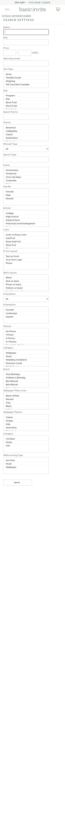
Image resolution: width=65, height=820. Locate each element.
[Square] (26, 316)
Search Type (9, 154)
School (7, 208)
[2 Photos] (26, 338)
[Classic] (26, 134)
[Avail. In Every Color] (26, 234)
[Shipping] (26, 81)
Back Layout (10, 272)
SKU (5, 37)
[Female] (26, 191)
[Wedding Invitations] (26, 360)
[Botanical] (26, 127)
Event (6, 165)
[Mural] (26, 356)
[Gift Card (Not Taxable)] (26, 84)
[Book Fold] (26, 102)
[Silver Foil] (26, 245)
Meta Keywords (11, 58)
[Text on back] (26, 281)
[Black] (26, 406)
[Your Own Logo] (26, 259)
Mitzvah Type (10, 144)
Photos (7, 326)
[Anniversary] (26, 170)
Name (6, 27)
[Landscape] (26, 313)
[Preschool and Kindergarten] (26, 223)
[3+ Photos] (26, 341)
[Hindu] (26, 442)
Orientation (9, 294)
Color (6, 229)
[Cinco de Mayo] (26, 177)
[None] (26, 74)
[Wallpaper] (26, 353)
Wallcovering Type (13, 455)
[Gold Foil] (26, 238)
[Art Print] (26, 460)
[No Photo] (26, 331)
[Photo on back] (26, 284)
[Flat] (26, 99)
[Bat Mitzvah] (26, 384)
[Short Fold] (26, 106)
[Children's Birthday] (26, 377)
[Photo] (26, 263)
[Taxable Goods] (26, 77)
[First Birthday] (26, 374)
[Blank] (26, 277)
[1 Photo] (26, 335)
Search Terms (10, 112)
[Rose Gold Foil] (26, 241)
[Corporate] (26, 180)
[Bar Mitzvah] (26, 381)
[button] (7, 9)
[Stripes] (26, 420)
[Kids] (26, 424)
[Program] (26, 95)
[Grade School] (26, 220)
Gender (7, 186)
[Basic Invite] (32, 9)
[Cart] (58, 9)
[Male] (26, 195)
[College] (26, 213)
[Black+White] (26, 396)
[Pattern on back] (26, 288)
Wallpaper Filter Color (15, 390)
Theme (7, 122)
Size (5, 90)
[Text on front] (26, 256)
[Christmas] (26, 173)
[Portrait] (26, 310)
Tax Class (8, 69)
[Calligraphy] (26, 131)
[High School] (26, 216)
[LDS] (26, 445)
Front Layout (10, 251)
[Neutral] (26, 198)
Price (6, 48)
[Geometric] (26, 427)
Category (8, 347)
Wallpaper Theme (12, 412)
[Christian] (26, 439)
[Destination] (26, 138)
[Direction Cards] (26, 363)
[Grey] (26, 402)
